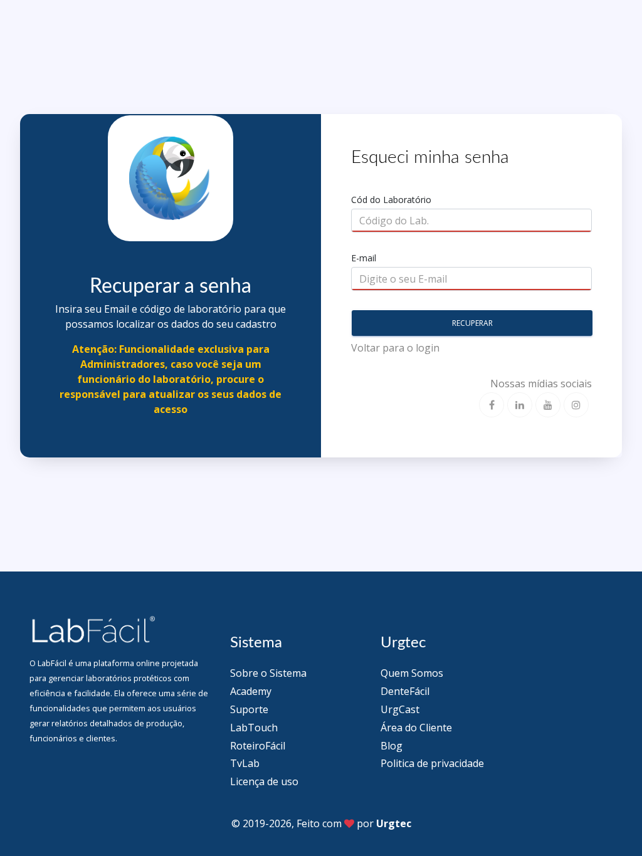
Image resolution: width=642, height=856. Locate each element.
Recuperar (472, 323)
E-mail (363, 258)
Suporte (249, 709)
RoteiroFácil (257, 746)
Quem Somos (412, 673)
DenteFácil (405, 691)
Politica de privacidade (432, 763)
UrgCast (400, 709)
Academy (250, 691)
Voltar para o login (395, 348)
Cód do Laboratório (391, 200)
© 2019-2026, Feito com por (321, 823)
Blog (392, 746)
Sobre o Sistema (268, 673)
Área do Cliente (416, 727)
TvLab (245, 763)
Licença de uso (264, 781)
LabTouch (254, 727)
